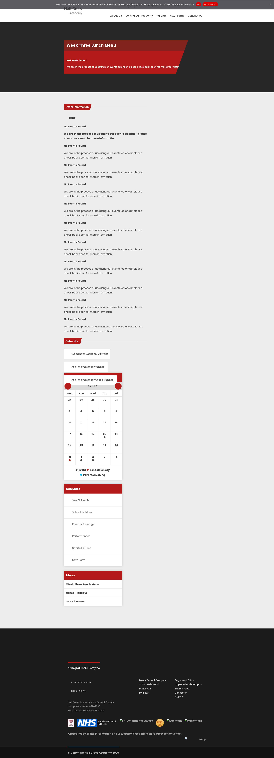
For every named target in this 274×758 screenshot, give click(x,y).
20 (104, 434)
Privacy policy (210, 4)
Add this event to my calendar (88, 366)
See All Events (80, 500)
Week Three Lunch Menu (82, 584)
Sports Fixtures (81, 548)
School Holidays (82, 512)
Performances (81, 536)
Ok (198, 4)
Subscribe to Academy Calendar (89, 353)
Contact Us (195, 15)
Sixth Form (78, 560)
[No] (270, 4)
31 (69, 457)
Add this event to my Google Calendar (92, 379)
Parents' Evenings (83, 524)
